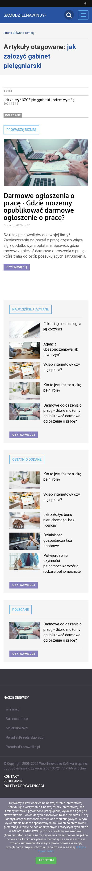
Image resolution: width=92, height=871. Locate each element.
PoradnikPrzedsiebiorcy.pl (25, 737)
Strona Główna (13, 33)
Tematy (29, 33)
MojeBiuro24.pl (17, 728)
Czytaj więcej (16, 267)
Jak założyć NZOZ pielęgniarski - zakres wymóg (39, 100)
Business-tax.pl (17, 719)
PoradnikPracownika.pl (23, 747)
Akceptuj (46, 860)
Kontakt (11, 776)
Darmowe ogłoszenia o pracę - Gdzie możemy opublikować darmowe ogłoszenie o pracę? (39, 206)
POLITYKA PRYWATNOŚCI (24, 786)
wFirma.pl (13, 709)
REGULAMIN (13, 781)
